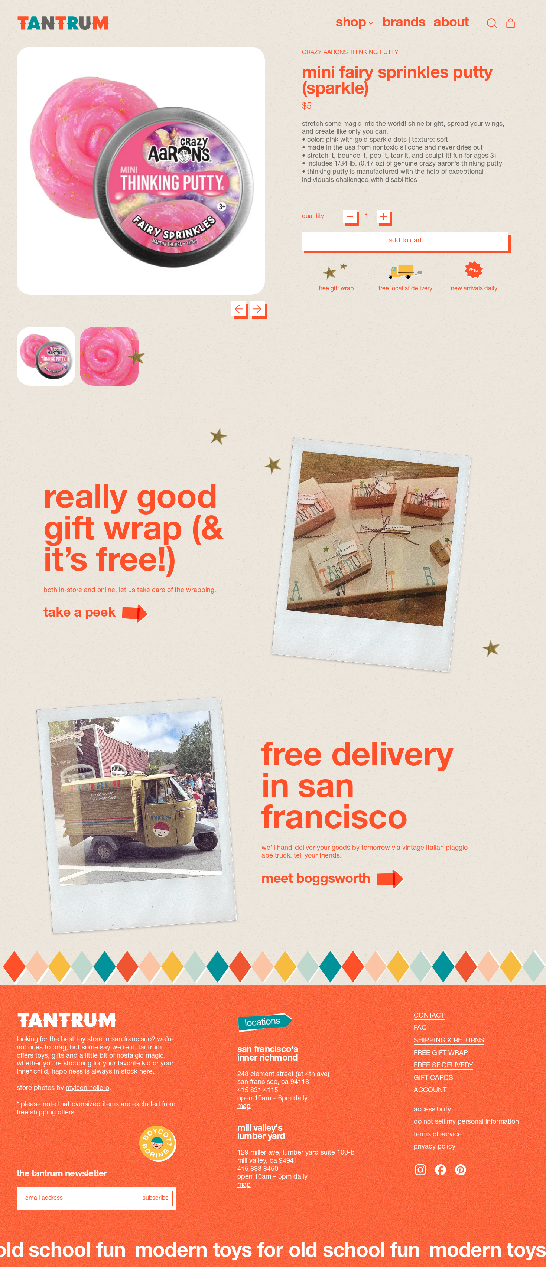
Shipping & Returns (449, 1041)
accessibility (432, 1110)
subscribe (156, 1198)
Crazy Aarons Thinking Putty (350, 53)
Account (430, 1090)
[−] (350, 216)
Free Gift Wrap (441, 1053)
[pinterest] (460, 1175)
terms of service (438, 1135)
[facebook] (440, 1175)
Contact (429, 1016)
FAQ (420, 1028)
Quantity (313, 216)
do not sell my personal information (466, 1122)
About (451, 23)
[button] (492, 23)
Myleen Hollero (87, 1088)
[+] (383, 216)
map (244, 1106)
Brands (404, 23)
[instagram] (420, 1175)
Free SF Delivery (443, 1065)
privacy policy (434, 1147)
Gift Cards (433, 1078)
